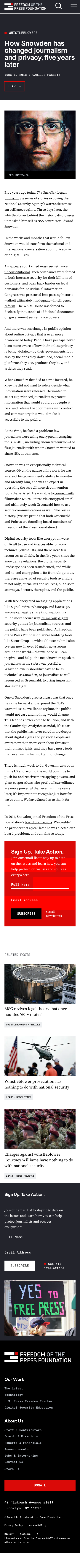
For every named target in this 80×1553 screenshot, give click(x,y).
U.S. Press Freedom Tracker (28, 1401)
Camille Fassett (46, 75)
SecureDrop (20, 640)
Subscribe (26, 914)
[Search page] (59, 9)
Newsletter (23, 1097)
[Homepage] (25, 6)
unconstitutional (17, 272)
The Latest (13, 1388)
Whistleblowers (23, 33)
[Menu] (73, 6)
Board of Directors (21, 1436)
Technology (13, 1394)
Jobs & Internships (21, 1455)
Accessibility (37, 1525)
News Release (25, 1175)
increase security (29, 277)
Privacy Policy (13, 1525)
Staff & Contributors (23, 1430)
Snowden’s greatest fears (33, 697)
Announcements (16, 1449)
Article (35, 1024)
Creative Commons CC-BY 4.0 (41, 1538)
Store (9, 1469)
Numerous (49, 618)
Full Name (20, 885)
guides (23, 623)
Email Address (24, 900)
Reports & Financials (23, 1443)
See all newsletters (54, 914)
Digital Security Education (28, 1407)
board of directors (38, 822)
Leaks (9, 1097)
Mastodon (25, 1534)
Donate (40, 1485)
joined (36, 816)
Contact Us (13, 1462)
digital (63, 618)
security (10, 623)
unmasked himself (18, 220)
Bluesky (9, 1534)
